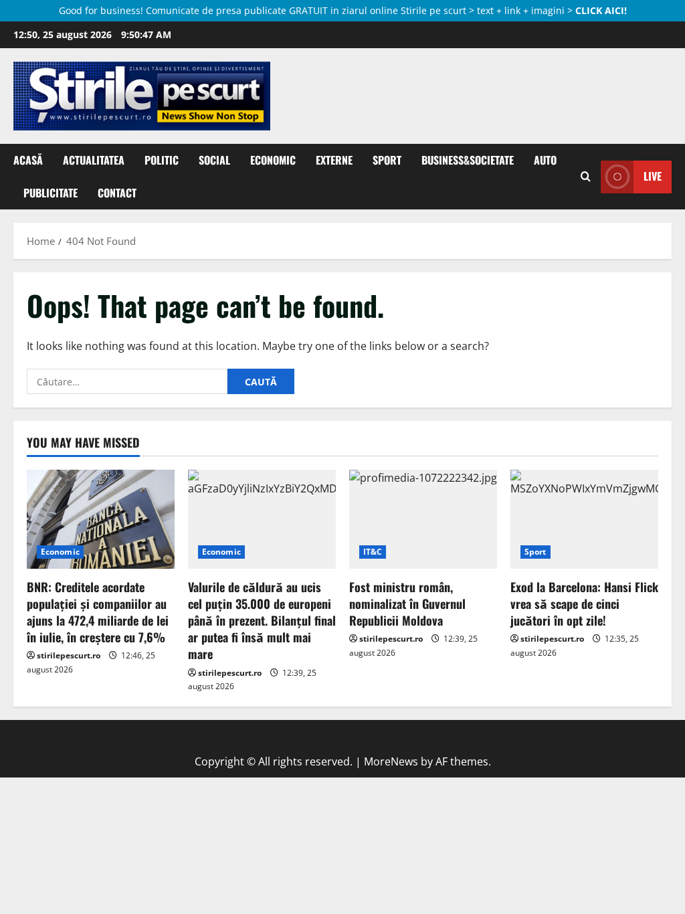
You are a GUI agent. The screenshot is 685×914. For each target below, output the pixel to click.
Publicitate (50, 193)
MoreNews (391, 761)
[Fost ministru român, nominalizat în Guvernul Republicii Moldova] (423, 519)
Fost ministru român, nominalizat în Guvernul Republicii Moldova (407, 603)
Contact (117, 193)
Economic (273, 160)
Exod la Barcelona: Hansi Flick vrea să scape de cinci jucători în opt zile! (584, 603)
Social (214, 160)
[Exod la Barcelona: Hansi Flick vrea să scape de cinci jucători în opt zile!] (584, 519)
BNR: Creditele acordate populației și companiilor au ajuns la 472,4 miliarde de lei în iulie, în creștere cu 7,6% (98, 612)
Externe (334, 160)
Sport (387, 160)
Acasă (28, 160)
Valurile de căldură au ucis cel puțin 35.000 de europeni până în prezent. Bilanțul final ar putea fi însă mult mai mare (262, 620)
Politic (161, 160)
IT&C (372, 551)
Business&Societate (467, 160)
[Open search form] (586, 176)
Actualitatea (93, 160)
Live (653, 176)
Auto (545, 160)
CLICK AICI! (601, 10)
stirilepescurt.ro (68, 655)
